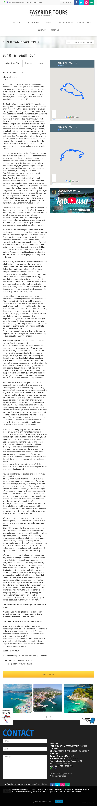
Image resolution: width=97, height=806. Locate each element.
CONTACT (42, 30)
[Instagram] (86, 2)
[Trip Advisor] (91, 2)
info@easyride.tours (35, 2)
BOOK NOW (66, 2)
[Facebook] (76, 2)
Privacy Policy (41, 784)
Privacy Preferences (43, 801)
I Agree (59, 801)
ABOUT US (55, 30)
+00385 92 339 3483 (16, 2)
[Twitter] (81, 2)
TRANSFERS (49, 22)
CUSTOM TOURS (33, 22)
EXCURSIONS (16, 22)
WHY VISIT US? (83, 22)
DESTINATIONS (64, 22)
